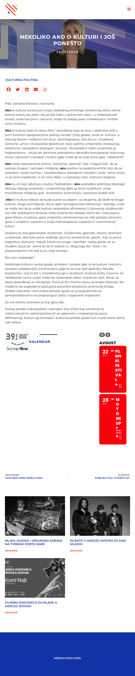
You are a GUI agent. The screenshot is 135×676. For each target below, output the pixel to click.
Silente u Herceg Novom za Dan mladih (98, 542)
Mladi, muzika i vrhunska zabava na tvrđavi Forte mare (33, 542)
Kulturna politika (22, 80)
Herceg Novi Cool (67, 658)
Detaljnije (11, 550)
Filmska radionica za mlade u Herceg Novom (31, 604)
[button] (129, 8)
